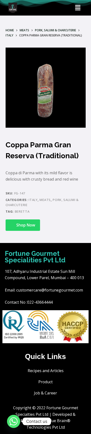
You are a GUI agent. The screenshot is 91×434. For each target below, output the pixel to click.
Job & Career (45, 393)
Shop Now (25, 225)
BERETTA (22, 211)
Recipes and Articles (46, 370)
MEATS (45, 200)
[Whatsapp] (13, 421)
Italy (33, 200)
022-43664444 (40, 302)
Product (45, 381)
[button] (78, 8)
